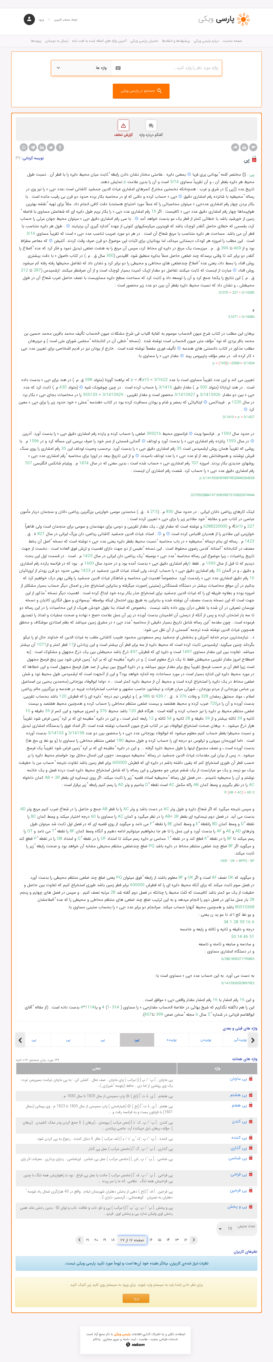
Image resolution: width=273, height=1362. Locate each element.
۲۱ (87, 1240)
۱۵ (159, 1240)
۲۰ (96, 1240)
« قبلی (194, 1240)
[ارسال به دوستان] (235, 147)
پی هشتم (238, 1095)
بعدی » (79, 1240)
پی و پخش (237, 1206)
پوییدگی (240, 1040)
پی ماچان (238, 1078)
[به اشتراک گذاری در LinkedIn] (42, 147)
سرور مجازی (111, 1339)
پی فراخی (239, 1174)
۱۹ (104, 1240)
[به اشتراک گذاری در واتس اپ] (24, 147)
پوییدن (205, 1040)
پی (34, 1040)
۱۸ (113, 1240)
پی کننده (239, 1137)
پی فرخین (238, 1190)
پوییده (171, 1040)
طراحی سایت (158, 1339)
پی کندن (239, 1121)
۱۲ (185, 1240)
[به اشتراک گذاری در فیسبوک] (60, 147)
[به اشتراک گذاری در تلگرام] (33, 147)
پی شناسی (237, 1158)
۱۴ (168, 1240)
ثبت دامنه (129, 1339)
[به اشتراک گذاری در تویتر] (51, 147)
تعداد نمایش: (246, 1226)
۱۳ (177, 1240)
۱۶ (151, 1240)
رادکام (97, 1339)
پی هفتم (239, 1105)
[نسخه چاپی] (244, 147)
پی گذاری (239, 1148)
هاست (143, 1339)
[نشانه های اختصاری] (253, 147)
